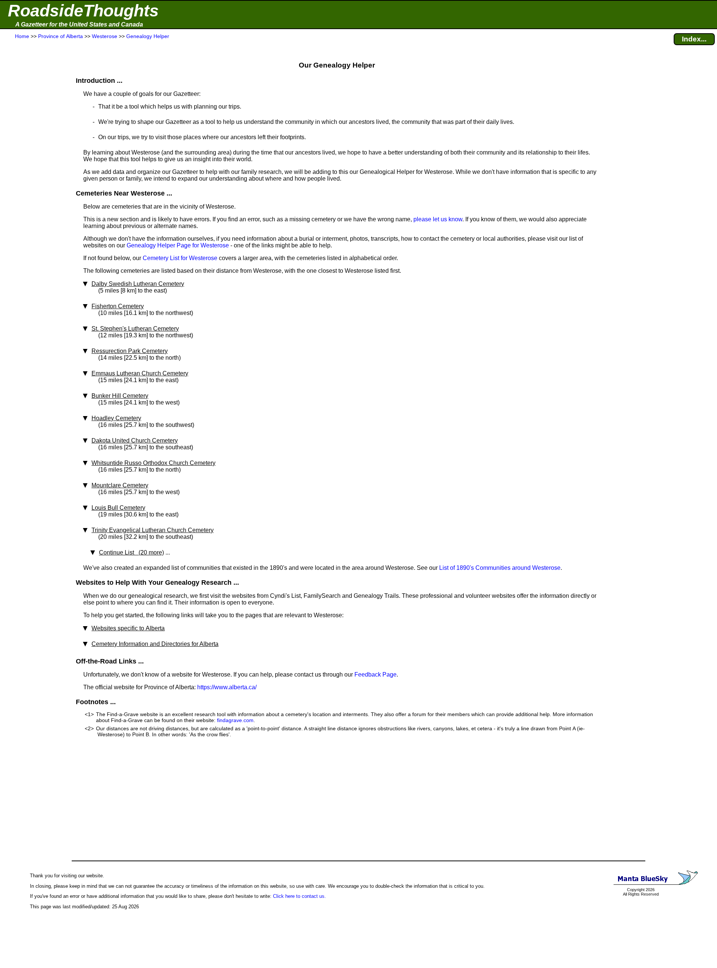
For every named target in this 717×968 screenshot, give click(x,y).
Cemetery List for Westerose (180, 258)
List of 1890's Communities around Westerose (500, 568)
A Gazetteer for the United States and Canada (79, 24)
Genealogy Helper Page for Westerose (178, 245)
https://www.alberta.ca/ (227, 687)
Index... (694, 39)
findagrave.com (235, 720)
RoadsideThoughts (83, 10)
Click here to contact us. (299, 896)
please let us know (437, 219)
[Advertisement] (33, 187)
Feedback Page (375, 674)
